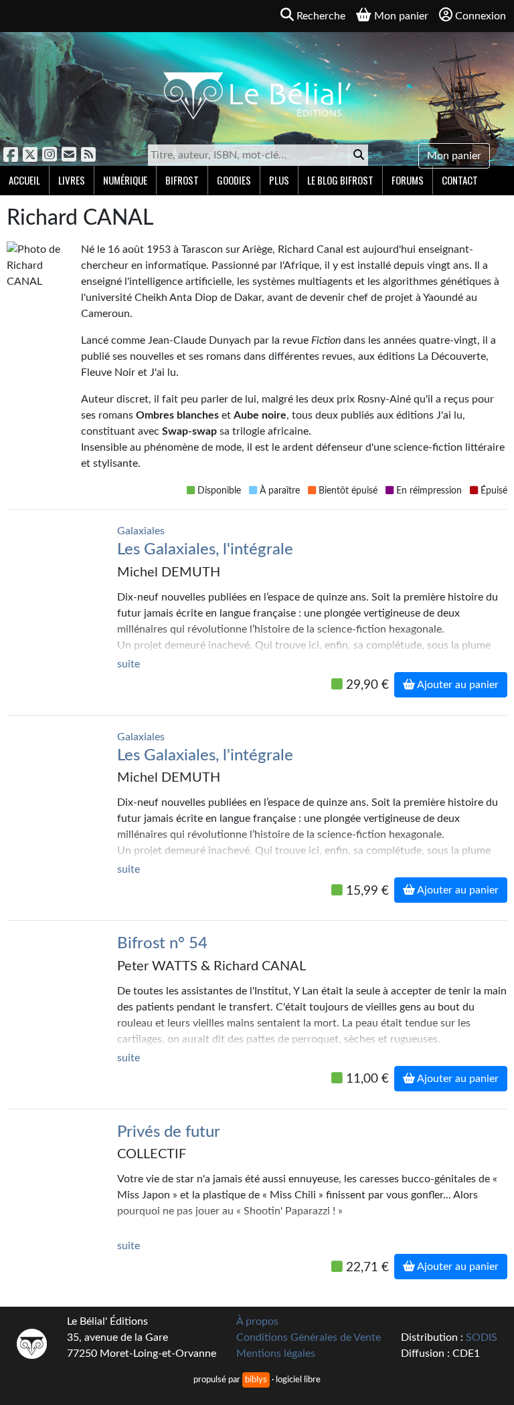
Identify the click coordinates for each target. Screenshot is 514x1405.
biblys (256, 1380)
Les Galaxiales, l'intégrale (205, 550)
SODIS (481, 1337)
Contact (460, 180)
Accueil (24, 180)
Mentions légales (275, 1353)
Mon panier (454, 155)
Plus (279, 180)
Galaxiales (141, 531)
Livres (71, 180)
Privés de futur (168, 1132)
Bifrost (182, 180)
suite (128, 664)
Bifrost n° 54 (162, 944)
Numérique (125, 180)
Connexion (480, 16)
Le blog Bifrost (340, 180)
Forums (408, 180)
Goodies (234, 180)
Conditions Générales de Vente (308, 1337)
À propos (257, 1321)
